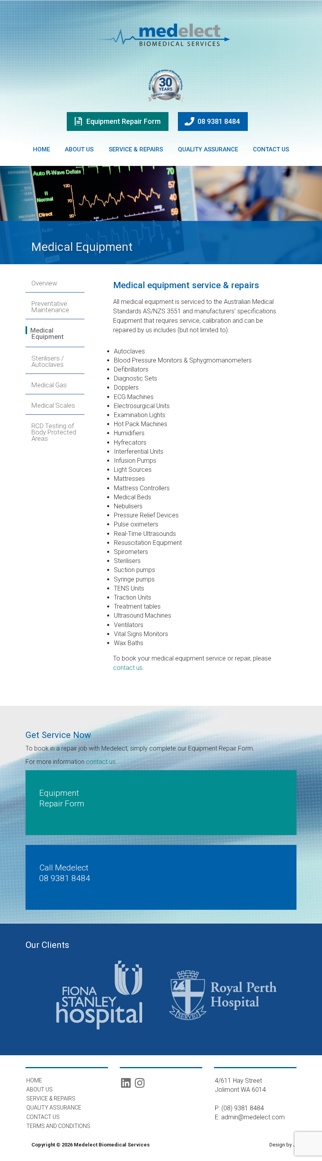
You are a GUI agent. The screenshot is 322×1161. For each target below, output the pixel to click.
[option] (99, 995)
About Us (79, 149)
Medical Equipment (47, 333)
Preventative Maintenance (50, 307)
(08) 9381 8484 (242, 1108)
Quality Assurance (208, 149)
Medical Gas (49, 385)
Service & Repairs (136, 149)
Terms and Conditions (58, 1126)
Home (41, 149)
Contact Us (271, 149)
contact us (128, 668)
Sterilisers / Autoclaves (47, 361)
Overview (44, 283)
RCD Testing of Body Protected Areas (53, 432)
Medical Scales (53, 405)
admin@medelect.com (253, 1117)
